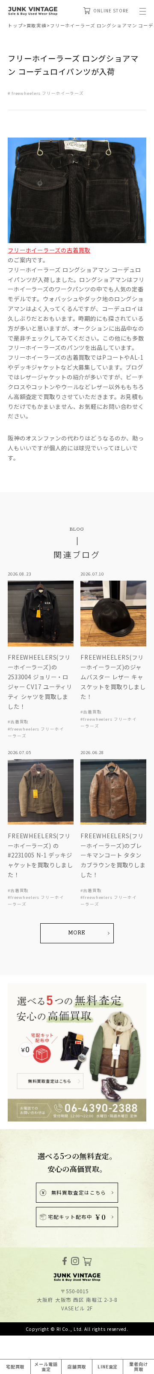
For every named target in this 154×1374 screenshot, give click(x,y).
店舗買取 (77, 1366)
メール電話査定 (45, 1366)
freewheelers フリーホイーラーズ (48, 93)
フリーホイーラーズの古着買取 (49, 250)
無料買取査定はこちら (79, 1192)
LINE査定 (108, 1366)
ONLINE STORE (110, 10)
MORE (77, 933)
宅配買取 (15, 1366)
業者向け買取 (138, 1366)
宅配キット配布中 (77, 1217)
